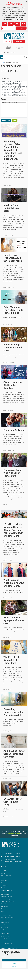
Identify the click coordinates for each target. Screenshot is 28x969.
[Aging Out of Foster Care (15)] (14, 102)
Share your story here (13, 833)
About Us (3, 867)
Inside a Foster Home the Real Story (11, 208)
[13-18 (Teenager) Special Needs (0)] (14, 83)
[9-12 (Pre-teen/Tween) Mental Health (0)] (14, 89)
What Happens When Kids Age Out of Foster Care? (13, 583)
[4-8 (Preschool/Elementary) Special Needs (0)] (14, 86)
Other (21, 28)
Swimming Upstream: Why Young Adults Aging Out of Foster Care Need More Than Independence (12, 150)
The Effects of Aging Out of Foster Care (11, 660)
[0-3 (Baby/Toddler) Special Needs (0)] (14, 82)
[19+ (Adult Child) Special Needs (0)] (14, 85)
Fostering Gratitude (14, 430)
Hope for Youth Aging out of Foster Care (13, 620)
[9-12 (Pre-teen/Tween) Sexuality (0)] (14, 91)
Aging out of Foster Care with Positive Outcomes (13, 753)
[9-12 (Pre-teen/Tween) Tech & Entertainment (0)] (14, 95)
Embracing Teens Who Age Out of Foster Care (12, 473)
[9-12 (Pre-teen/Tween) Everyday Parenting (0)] (14, 88)
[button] (1, 57)
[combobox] (13, 57)
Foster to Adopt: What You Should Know (12, 347)
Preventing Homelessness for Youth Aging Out (13, 712)
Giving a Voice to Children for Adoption (12, 385)
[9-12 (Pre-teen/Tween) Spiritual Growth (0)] (14, 94)
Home (2, 62)
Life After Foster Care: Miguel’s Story (12, 801)
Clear (14, 120)
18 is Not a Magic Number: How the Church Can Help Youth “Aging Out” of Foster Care (13, 530)
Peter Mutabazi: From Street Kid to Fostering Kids (13, 310)
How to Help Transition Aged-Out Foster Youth (12, 258)
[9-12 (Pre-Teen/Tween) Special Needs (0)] (14, 92)
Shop (2, 911)
